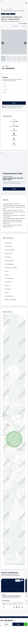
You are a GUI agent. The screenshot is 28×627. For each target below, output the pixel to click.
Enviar (14, 103)
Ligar (18, 624)
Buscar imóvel (9, 9)
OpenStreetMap (17, 564)
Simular (14, 189)
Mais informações (8, 238)
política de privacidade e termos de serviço (12, 108)
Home (2, 9)
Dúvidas (6, 624)
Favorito (24, 26)
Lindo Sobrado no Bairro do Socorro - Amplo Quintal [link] (12, 10)
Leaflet (11, 564)
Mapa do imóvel (7, 312)
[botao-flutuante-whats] (25, 624)
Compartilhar (16, 26)
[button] (2, 43)
